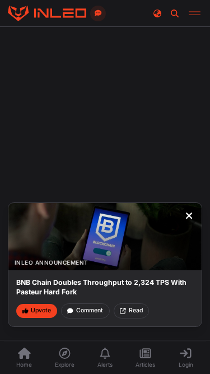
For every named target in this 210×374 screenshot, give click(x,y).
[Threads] (47, 13)
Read (136, 310)
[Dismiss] (189, 216)
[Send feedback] (98, 13)
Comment (89, 310)
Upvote (41, 310)
